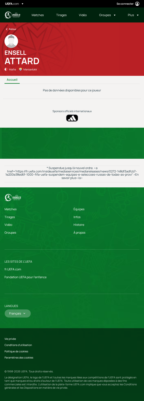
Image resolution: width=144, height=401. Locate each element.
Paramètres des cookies (18, 357)
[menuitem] (39, 15)
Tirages (9, 217)
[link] (37, 15)
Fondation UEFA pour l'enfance (25, 277)
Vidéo (8, 225)
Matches (10, 209)
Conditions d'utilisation (18, 345)
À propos (79, 232)
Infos (77, 217)
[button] (107, 15)
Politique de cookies (16, 351)
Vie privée (10, 339)
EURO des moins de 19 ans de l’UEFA (12, 15)
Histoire (79, 225)
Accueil (12, 79)
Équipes (79, 209)
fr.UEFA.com (12, 269)
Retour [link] (12, 29)
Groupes (10, 232)
